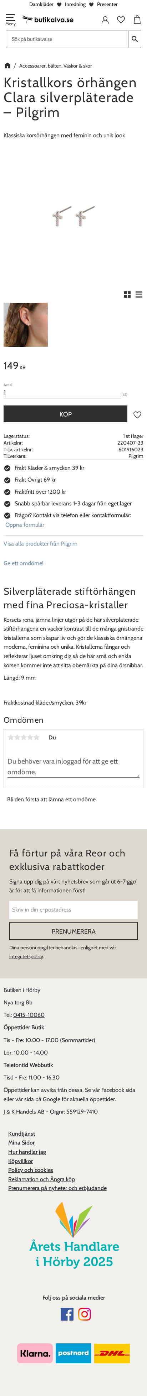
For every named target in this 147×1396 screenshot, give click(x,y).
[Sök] (134, 39)
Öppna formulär (24, 524)
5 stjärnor (36, 737)
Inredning (75, 4)
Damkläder (41, 4)
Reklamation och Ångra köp (41, 1179)
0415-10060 (29, 1015)
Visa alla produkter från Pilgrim (40, 543)
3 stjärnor (23, 737)
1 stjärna (10, 737)
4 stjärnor (30, 737)
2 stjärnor (17, 737)
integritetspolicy (26, 956)
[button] (10, 20)
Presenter (107, 4)
